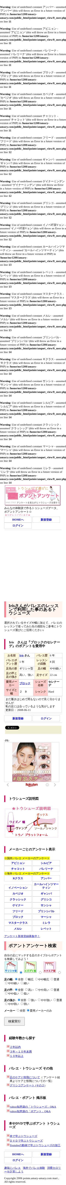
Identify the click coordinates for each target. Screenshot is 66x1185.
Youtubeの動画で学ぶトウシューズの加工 (35, 1145)
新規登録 (46, 519)
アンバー (46, 878)
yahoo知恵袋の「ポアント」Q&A (30, 1111)
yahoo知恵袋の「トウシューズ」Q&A (33, 1106)
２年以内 (15, 1046)
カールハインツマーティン (46, 886)
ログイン (17, 525)
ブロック (17, 916)
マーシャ (46, 916)
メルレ (18, 928)
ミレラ (46, 922)
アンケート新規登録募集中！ (22, 936)
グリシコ (46, 899)
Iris (21, 655)
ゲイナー (17, 905)
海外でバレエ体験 (34, 1167)
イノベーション (18, 887)
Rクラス (18, 878)
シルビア (46, 863)
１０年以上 (16, 1055)
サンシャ (46, 905)
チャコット (18, 868)
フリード (17, 911)
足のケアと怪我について (25, 1077)
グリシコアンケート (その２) (27, 1085)
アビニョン (18, 863)
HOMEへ (18, 519)
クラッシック (18, 899)
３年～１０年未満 (21, 1051)
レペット (46, 928)
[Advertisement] (33, 565)
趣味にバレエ (12, 1167)
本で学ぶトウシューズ (23, 1136)
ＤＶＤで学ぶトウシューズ (26, 1140)
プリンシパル (46, 911)
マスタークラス (18, 922)
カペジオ (17, 893)
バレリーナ (46, 868)
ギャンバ (46, 893)
